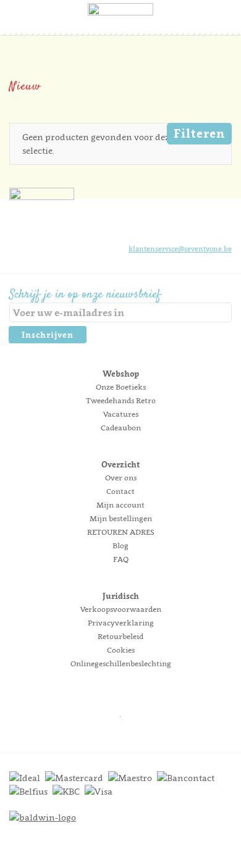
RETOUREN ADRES (120, 532)
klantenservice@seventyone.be (180, 249)
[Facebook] (158, 225)
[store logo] (120, 27)
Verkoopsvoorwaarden (120, 609)
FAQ (121, 559)
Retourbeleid (120, 636)
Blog (120, 545)
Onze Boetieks (121, 386)
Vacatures (120, 414)
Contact (120, 491)
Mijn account (120, 504)
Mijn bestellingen (121, 518)
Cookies (121, 650)
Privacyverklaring (121, 622)
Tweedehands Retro (121, 400)
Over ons (121, 477)
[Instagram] (179, 225)
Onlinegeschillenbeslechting (120, 663)
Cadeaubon (121, 427)
